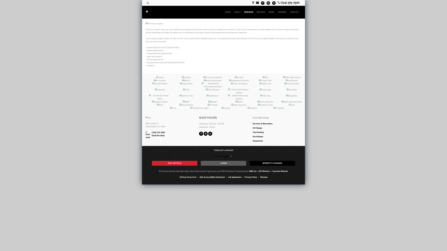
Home (228, 12)
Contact (294, 12)
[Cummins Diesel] (159, 83)
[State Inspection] (239, 105)
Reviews (261, 12)
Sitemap (263, 177)
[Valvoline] (252, 108)
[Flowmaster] (265, 89)
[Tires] (292, 105)
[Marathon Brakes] (160, 101)
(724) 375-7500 (290, 2)
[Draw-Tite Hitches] (239, 83)
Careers (282, 12)
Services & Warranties (263, 124)
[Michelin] (212, 101)
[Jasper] (160, 77)
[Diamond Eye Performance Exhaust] (213, 85)
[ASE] (265, 77)
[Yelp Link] (274, 3)
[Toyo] (173, 108)
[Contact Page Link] (253, 2)
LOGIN (223, 163)
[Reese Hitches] (186, 105)
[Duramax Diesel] (291, 83)
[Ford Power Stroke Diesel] (160, 97)
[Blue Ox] (186, 80)
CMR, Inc (252, 171)
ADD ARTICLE (174, 163)
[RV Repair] (213, 105)
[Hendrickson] (213, 95)
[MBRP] (186, 101)
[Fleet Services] (212, 89)
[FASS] (186, 89)
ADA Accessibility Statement (212, 177)
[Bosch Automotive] (212, 80)
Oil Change (257, 128)
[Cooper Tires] (265, 80)
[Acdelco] (186, 77)
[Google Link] (268, 3)
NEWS (271, 12)
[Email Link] (257, 2)
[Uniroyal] (226, 108)
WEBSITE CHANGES (272, 163)
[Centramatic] (292, 80)
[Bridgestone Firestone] (239, 80)
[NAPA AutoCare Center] (292, 101)
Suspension (258, 141)
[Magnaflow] (291, 95)
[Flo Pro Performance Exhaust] (239, 91)
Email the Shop (158, 135)
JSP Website (263, 171)
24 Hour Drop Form (188, 177)
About (237, 12)
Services (248, 12)
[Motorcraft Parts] (265, 101)
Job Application (234, 177)
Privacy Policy (251, 177)
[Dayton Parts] (186, 83)
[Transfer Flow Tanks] (199, 108)
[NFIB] (160, 105)
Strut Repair (258, 136)
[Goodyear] (292, 89)
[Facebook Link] (262, 3)
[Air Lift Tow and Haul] (212, 77)
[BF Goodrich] (160, 80)
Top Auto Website (280, 171)
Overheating (258, 132)
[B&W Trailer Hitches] (292, 77)
